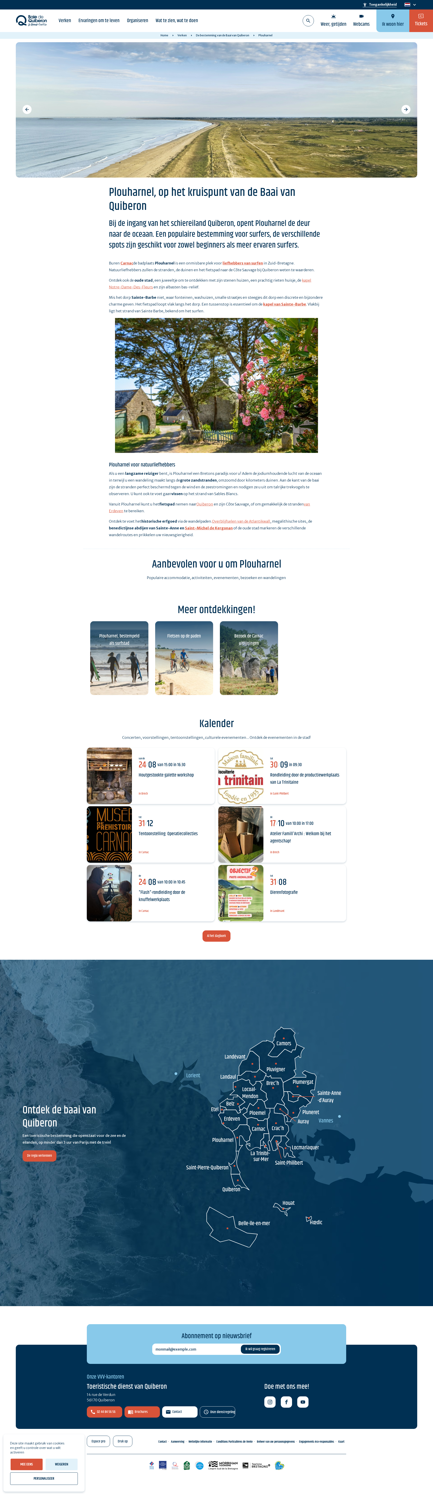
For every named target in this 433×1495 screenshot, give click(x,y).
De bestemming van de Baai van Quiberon (222, 35)
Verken (65, 21)
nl (407, 4)
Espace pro (98, 1441)
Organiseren (137, 21)
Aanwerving (177, 1441)
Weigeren (61, 1464)
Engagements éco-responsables (316, 1441)
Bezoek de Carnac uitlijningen (248, 640)
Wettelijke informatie (200, 1441)
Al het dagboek (216, 936)
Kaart (341, 1441)
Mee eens (26, 1464)
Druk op (123, 1441)
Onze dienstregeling (222, 1412)
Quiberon (204, 504)
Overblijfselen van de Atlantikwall (241, 521)
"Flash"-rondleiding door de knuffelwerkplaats (162, 896)
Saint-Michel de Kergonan (209, 528)
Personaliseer (44, 1478)
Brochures (141, 1412)
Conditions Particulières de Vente (234, 1441)
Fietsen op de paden (184, 636)
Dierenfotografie (284, 892)
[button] (27, 109)
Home (164, 35)
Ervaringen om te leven (99, 21)
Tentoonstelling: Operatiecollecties (168, 833)
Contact (177, 1412)
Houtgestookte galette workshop (166, 775)
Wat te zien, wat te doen (177, 21)
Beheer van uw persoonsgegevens (276, 1441)
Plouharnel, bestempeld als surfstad (119, 640)
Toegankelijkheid (380, 4)
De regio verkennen (39, 1156)
